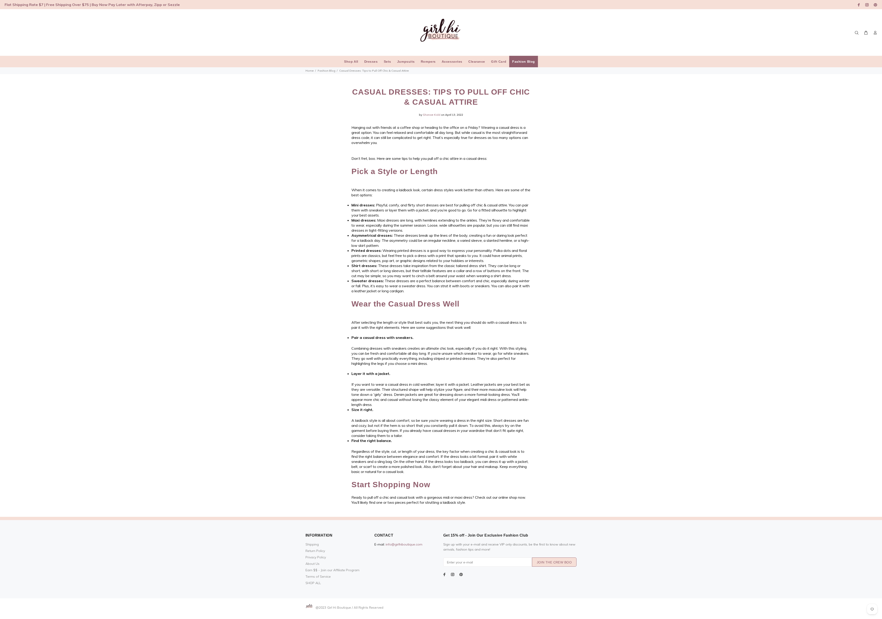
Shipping (312, 544)
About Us (312, 564)
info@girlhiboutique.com (404, 544)
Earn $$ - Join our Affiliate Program (332, 570)
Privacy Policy (315, 557)
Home (309, 70)
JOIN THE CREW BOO (554, 562)
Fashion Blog (326, 70)
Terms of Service (318, 576)
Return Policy (315, 551)
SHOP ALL (313, 583)
